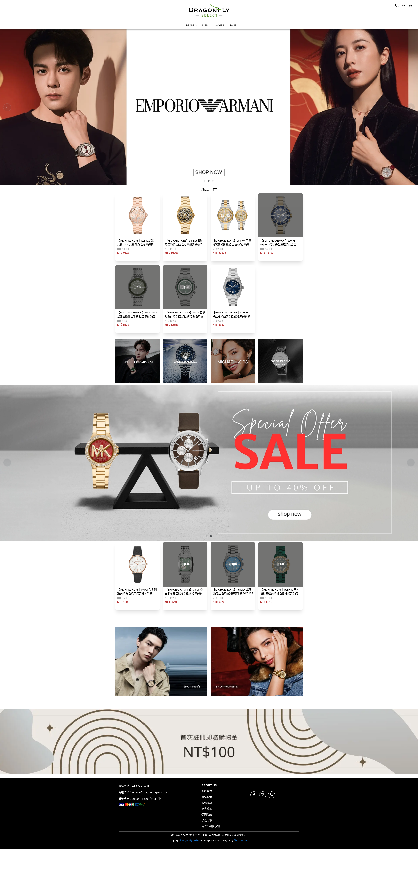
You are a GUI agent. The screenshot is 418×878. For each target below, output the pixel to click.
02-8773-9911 (140, 785)
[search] (397, 5)
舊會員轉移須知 (210, 826)
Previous (7, 107)
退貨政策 (206, 808)
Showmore (240, 840)
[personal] (403, 5)
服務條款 (206, 802)
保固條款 (206, 814)
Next (411, 107)
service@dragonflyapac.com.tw (151, 792)
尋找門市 (206, 820)
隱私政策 (206, 797)
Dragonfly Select (190, 840)
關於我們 (206, 791)
